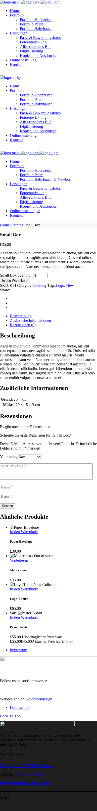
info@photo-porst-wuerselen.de (25, 783)
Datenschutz (19, 707)
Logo (60, 285)
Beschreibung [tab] (21, 316)
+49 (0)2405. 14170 (30, 774)
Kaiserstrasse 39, (13, 766)
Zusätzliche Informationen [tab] (30, 320)
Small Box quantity (15, 275)
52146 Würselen (40, 766)
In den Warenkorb (14, 281)
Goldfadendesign (38, 699)
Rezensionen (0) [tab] (23, 325)
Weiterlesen (19, 560)
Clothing (39, 285)
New (70, 285)
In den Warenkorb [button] (24, 532)
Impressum (18, 650)
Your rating (9, 457)
